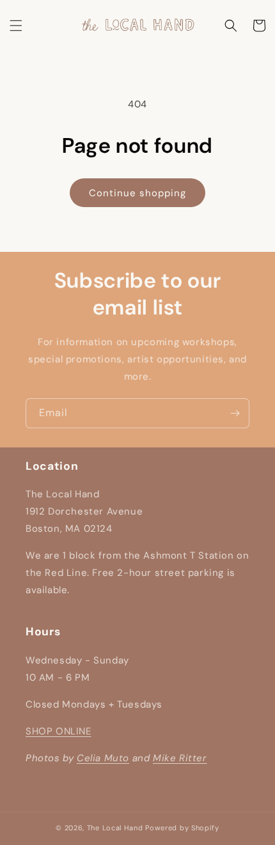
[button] (16, 26)
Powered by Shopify (182, 827)
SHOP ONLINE (58, 731)
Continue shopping (137, 193)
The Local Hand (115, 827)
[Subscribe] (235, 413)
